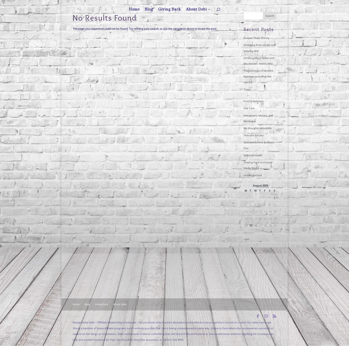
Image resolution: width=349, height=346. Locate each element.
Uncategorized (253, 175)
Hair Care (249, 108)
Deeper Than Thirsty (256, 38)
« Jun (246, 239)
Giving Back (252, 3)
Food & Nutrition (254, 101)
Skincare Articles (254, 135)
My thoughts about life (258, 128)
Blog (241, 3)
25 (250, 225)
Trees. (248, 89)
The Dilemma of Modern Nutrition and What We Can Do (258, 76)
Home (232, 3)
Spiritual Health (253, 155)
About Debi (266, 3)
